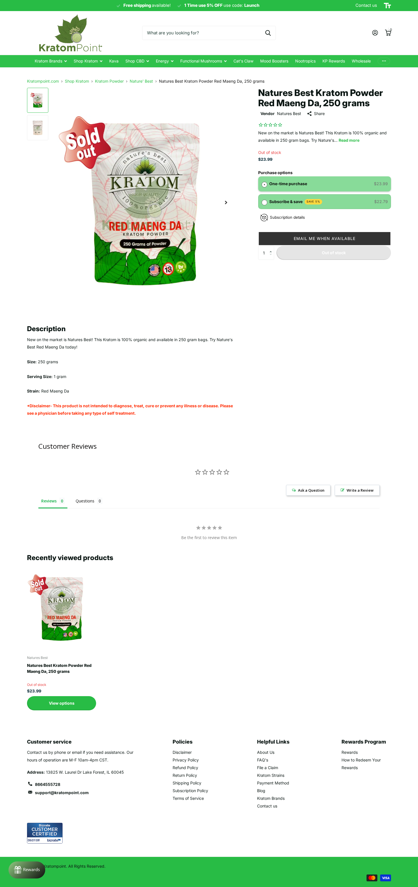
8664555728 (47, 784)
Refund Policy (185, 767)
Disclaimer (182, 752)
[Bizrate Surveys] (55, 840)
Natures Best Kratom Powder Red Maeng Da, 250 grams (59, 668)
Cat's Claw (243, 61)
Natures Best (289, 113)
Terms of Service (188, 798)
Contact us (267, 805)
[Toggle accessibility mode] (387, 5)
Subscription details (287, 217)
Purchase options (275, 172)
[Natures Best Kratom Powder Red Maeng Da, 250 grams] (61, 608)
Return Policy (185, 775)
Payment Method (273, 782)
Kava (114, 61)
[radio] (264, 184)
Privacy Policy (186, 759)
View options (62, 703)
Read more (349, 140)
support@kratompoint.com (62, 792)
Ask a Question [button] (311, 490)
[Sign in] (375, 32)
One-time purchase (288, 183)
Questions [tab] (85, 501)
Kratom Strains (270, 775)
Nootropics (305, 61)
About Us (265, 752)
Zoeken (268, 33)
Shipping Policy (187, 782)
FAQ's (262, 759)
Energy (162, 61)
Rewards (350, 752)
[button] (324, 238)
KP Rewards (333, 61)
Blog (261, 790)
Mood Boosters (274, 61)
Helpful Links (273, 742)
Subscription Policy (190, 790)
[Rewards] (27, 869)
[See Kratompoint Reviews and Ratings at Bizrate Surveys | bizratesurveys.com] (45, 833)
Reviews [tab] (49, 501)
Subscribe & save (294, 201)
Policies (183, 742)
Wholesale (361, 61)
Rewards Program (364, 742)
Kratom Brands (48, 61)
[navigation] (37, 100)
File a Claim (267, 767)
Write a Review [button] (360, 490)
